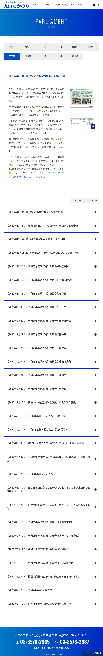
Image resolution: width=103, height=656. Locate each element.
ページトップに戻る (93, 653)
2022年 (75, 47)
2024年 (43, 47)
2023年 (59, 47)
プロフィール (45, 5)
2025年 (28, 47)
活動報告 (56, 5)
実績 (72, 5)
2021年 (91, 47)
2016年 (75, 56)
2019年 (28, 56)
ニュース (79, 5)
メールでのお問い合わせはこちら (53, 648)
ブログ (87, 5)
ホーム (35, 5)
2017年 (59, 56)
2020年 (12, 56)
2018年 (43, 56)
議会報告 (65, 5)
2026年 (12, 47)
